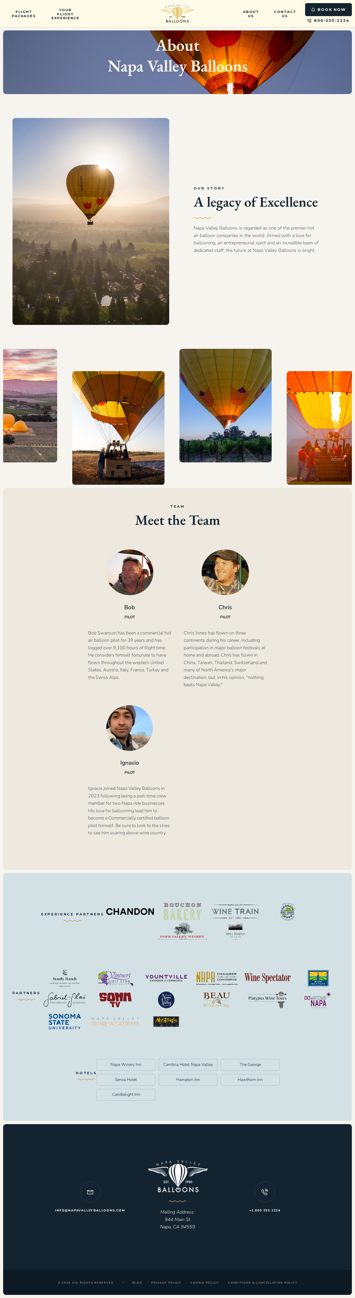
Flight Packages (24, 14)
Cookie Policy (204, 1283)
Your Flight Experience (65, 14)
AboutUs (251, 14)
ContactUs (285, 14)
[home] (177, 13)
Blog (137, 1283)
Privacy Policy (166, 1283)
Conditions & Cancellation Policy (262, 1283)
